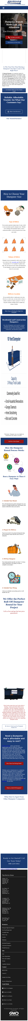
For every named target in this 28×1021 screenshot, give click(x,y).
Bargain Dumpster (8, 73)
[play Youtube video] (14, 56)
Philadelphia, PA (6, 909)
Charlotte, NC (5, 881)
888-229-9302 (14, 864)
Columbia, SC (5, 882)
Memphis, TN (5, 902)
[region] (14, 650)
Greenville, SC (5, 890)
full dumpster (11, 78)
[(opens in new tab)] (14, 527)
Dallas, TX (4, 883)
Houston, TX (5, 892)
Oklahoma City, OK (6, 908)
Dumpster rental (6, 746)
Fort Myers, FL (5, 888)
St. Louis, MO (5, 919)
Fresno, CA (4, 889)
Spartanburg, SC (5, 918)
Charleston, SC (5, 879)
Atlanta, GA (5, 878)
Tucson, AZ (4, 920)
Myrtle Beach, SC (6, 903)
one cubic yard (15, 262)
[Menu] (3, 7)
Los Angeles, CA (6, 899)
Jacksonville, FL (5, 893)
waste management (8, 75)
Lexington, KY (5, 898)
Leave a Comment (9, 869)
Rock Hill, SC (5, 911)
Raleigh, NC (5, 910)
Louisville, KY (5, 900)
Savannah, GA (5, 913)
